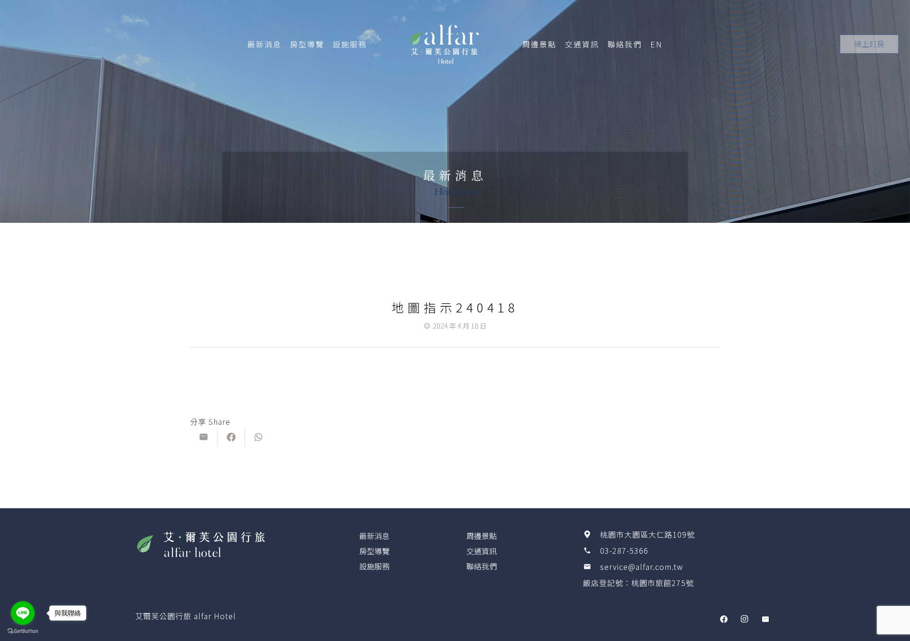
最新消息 (374, 535)
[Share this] (231, 437)
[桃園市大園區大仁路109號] (591, 534)
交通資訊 (481, 551)
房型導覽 (374, 551)
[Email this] (204, 437)
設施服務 (374, 566)
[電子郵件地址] (765, 619)
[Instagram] (744, 619)
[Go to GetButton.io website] (23, 631)
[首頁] (231, 543)
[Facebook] (723, 619)
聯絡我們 (481, 566)
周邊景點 (481, 535)
